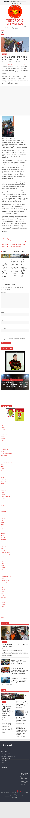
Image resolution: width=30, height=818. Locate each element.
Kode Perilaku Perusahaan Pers (8, 756)
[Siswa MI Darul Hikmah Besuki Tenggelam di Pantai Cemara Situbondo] (5, 659)
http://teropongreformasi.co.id (16, 65)
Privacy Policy (4, 760)
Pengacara (3, 559)
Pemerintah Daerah (5, 554)
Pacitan (2, 544)
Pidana (2, 563)
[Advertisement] (15, 100)
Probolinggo (3, 569)
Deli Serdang (4, 455)
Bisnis (2, 440)
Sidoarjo (3, 589)
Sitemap (3, 765)
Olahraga (3, 537)
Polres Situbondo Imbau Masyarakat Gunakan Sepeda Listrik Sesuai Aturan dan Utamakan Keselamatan (19, 671)
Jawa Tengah (4, 479)
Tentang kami (4, 767)
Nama (3, 312)
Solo (2, 593)
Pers (2, 561)
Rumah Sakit (4, 582)
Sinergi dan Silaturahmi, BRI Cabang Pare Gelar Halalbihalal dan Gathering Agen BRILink (21, 731)
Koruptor (3, 507)
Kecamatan (3, 488)
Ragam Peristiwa (13, 380)
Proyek (2, 574)
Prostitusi (3, 572)
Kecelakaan (3, 490)
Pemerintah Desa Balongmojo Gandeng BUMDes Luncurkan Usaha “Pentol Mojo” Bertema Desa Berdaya (5, 268)
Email (3, 320)
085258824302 (24, 774)
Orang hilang (4, 539)
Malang (2, 520)
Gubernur (3, 470)
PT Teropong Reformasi (6, 576)
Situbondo (20, 380)
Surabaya (3, 604)
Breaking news (6, 380)
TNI (2, 608)
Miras (2, 526)
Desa (2, 457)
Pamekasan (3, 546)
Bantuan (3, 432)
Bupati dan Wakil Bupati (6, 453)
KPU (2, 509)
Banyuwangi (4, 434)
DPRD (2, 466)
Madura (3, 516)
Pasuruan (3, 550)
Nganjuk (3, 533)
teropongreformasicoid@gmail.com (25, 772)
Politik (2, 565)
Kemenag (3, 494)
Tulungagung (4, 613)
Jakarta (2, 475)
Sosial (2, 595)
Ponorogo (3, 567)
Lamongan (3, 511)
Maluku (2, 522)
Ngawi (2, 535)
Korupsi (3, 505)
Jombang (3, 485)
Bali (2, 425)
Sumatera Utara (4, 600)
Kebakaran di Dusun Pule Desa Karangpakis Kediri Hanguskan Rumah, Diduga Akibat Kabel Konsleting (22, 700)
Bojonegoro (3, 445)
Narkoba (3, 531)
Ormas (2, 541)
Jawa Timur (3, 481)
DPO (2, 464)
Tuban (2, 610)
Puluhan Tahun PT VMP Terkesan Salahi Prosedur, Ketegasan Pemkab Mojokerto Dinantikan (24, 266)
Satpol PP (3, 587)
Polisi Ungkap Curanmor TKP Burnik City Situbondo (15, 645)
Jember (2, 483)
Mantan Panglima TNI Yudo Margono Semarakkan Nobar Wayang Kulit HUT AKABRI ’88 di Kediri (7, 710)
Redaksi (3, 762)
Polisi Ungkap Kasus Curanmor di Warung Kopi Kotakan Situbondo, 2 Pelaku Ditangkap (15, 240)
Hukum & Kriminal (5, 473)
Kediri (2, 492)
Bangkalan (3, 429)
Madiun (3, 513)
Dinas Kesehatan (5, 460)
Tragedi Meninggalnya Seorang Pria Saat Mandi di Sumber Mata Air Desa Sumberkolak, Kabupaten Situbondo (15, 384)
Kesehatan (3, 501)
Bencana (3, 438)
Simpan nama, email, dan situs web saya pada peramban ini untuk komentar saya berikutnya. (13, 339)
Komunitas (3, 503)
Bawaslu (3, 436)
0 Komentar (21, 61)
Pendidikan (3, 557)
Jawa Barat (3, 477)
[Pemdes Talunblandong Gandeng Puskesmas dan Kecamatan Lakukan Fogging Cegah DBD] (15, 254)
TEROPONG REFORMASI (15, 22)
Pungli (2, 578)
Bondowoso (3, 447)
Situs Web (3, 328)
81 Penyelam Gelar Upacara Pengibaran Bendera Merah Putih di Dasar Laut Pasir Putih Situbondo (19, 681)
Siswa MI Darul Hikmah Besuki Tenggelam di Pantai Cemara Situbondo (19, 661)
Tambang (3, 606)
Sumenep (3, 602)
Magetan (3, 518)
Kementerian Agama (5, 496)
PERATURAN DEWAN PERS (7, 758)
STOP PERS (3, 597)
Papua (2, 548)
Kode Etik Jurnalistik (5, 754)
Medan (2, 524)
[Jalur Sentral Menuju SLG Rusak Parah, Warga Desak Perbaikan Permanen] (19, 710)
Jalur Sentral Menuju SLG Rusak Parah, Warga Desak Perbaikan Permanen (22, 716)
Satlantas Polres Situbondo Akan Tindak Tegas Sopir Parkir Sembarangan (13, 245)
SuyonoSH (15, 61)
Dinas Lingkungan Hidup (6, 462)
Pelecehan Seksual (5, 552)
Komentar (4, 292)
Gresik (2, 468)
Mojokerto (5, 54)
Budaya (2, 451)
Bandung (3, 427)
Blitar (2, 442)
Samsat (2, 585)
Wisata (2, 617)
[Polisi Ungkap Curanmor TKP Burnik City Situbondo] (15, 626)
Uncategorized (4, 615)
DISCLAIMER (4, 751)
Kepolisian (3, 498)
